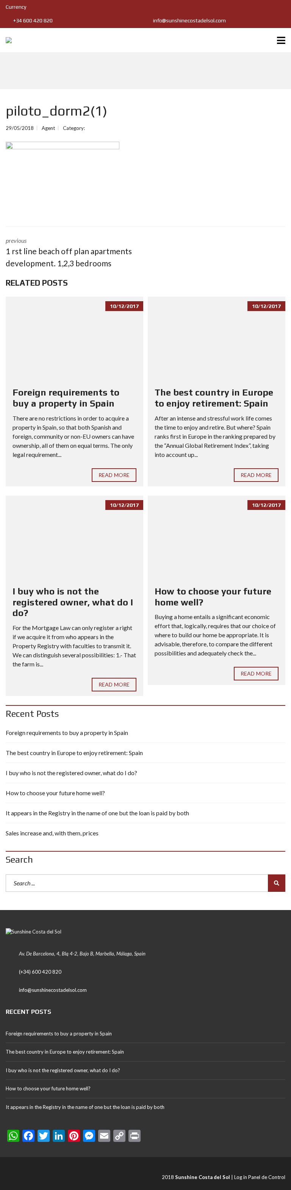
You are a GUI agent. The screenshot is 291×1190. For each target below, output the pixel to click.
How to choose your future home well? (55, 792)
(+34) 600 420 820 (40, 972)
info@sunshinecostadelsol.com (189, 20)
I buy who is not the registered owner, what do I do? (73, 602)
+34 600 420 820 (32, 20)
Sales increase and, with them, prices (52, 833)
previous (69, 252)
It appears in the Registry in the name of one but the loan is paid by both (97, 812)
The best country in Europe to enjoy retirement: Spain (214, 397)
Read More (114, 475)
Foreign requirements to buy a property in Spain (66, 397)
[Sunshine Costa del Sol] (6, 40)
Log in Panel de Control (259, 1177)
